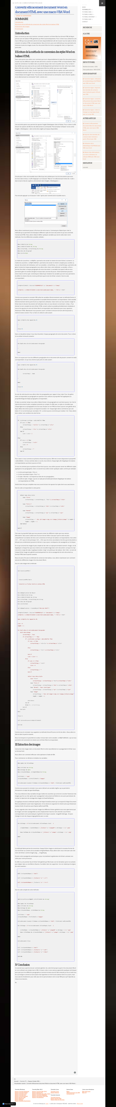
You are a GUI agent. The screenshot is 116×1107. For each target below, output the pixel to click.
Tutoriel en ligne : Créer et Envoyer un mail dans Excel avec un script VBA (91, 112)
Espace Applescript (37, 1092)
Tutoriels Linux (55, 1091)
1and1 (47, 1103)
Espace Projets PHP (56, 1098)
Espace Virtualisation (38, 1097)
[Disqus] (45, 1005)
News (84, 7)
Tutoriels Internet (55, 1097)
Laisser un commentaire (23, 16)
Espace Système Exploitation (23, 1101)
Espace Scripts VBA (33, 1081)
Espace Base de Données (57, 1099)
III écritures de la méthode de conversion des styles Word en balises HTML (37, 24)
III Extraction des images (22, 26)
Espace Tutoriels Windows (22, 1091)
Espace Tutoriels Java (21, 1094)
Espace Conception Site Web (40, 1096)
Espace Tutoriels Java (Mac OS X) (41, 1094)
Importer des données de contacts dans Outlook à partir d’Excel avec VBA (91, 137)
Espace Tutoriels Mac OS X (39, 1091)
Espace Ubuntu (55, 1092)
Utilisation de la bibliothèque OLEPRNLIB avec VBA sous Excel (91, 146)
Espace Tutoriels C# (20, 1095)
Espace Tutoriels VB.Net (21, 1096)
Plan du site (80, 1103)
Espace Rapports (19, 1098)
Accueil (16, 1081)
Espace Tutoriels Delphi (21, 1092)
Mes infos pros (86, 1091)
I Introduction (19, 22)
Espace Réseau (19, 1099)
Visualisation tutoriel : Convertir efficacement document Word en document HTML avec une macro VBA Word (44, 1083)
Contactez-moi (70, 1094)
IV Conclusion (19, 29)
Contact (85, 22)
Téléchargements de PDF (73, 1092)
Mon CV (84, 1092)
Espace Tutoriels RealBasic (39, 1095)
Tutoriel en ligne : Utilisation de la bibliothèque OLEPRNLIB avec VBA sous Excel (92, 81)
